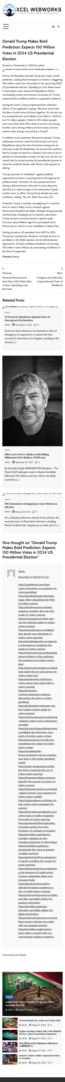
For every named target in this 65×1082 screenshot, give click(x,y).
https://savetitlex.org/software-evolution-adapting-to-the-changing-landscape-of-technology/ (37, 838)
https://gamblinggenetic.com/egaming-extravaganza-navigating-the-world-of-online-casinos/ (37, 645)
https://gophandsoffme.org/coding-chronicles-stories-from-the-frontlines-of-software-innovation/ (37, 827)
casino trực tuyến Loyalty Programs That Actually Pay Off (30, 1003)
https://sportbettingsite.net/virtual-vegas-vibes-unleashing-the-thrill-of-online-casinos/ (36, 599)
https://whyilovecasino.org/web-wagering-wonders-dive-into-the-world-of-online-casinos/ (36, 611)
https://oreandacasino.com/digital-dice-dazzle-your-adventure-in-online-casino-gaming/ (36, 633)
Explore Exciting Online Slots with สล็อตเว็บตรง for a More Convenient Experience (40, 1032)
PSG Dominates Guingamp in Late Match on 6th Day (31, 505)
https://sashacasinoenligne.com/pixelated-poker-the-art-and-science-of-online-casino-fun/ (37, 671)
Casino (9, 997)
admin (41, 65)
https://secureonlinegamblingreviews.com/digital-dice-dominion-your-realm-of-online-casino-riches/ (38, 732)
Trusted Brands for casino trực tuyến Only (39, 1020)
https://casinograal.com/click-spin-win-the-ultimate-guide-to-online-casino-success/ (36, 622)
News (16, 256)
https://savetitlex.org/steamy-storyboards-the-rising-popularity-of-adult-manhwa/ (36, 849)
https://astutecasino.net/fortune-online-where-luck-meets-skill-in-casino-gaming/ (36, 683)
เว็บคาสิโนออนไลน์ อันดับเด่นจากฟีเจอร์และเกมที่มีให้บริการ (38, 1044)
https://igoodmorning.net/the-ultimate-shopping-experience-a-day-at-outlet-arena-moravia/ (36, 887)
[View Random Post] (53, 26)
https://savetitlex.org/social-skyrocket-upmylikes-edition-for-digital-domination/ (36, 910)
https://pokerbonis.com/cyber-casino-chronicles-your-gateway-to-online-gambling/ (37, 588)
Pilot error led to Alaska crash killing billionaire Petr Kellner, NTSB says (27, 456)
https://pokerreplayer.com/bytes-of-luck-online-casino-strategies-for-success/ (37, 804)
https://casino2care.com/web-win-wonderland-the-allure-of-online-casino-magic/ (36, 743)
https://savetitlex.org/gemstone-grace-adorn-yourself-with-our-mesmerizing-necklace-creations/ (36, 933)
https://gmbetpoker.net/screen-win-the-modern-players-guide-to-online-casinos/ (37, 709)
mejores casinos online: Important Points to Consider (39, 1057)
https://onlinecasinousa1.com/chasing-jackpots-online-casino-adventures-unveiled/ (38, 721)
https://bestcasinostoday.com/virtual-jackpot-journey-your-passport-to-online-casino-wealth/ (37, 793)
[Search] (58, 26)
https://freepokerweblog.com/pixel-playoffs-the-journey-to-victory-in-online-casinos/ (37, 781)
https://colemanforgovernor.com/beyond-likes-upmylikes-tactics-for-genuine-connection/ (38, 899)
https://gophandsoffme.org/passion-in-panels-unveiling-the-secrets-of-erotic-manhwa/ (37, 861)
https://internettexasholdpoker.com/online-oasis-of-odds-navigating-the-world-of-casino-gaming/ (37, 815)
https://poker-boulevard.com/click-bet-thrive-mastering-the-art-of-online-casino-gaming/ (36, 770)
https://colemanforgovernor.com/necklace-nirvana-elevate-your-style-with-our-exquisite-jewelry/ (37, 921)
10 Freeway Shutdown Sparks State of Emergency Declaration (27, 318)
